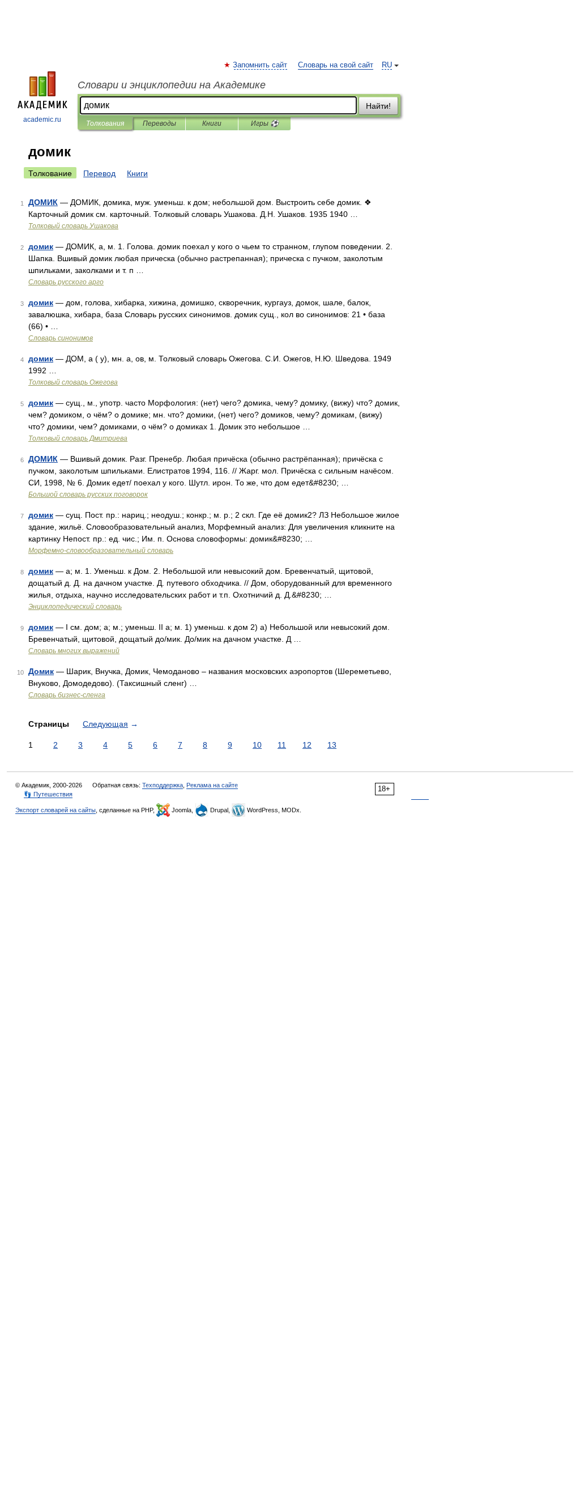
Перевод (99, 173)
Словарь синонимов (60, 338)
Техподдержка (162, 785)
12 (307, 744)
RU (387, 65)
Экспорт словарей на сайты (55, 810)
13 (331, 744)
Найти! (378, 105)
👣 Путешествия (48, 794)
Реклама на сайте (212, 785)
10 (257, 744)
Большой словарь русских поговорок (88, 494)
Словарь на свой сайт (335, 65)
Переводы (159, 123)
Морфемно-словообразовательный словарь (100, 551)
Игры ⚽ (265, 123)
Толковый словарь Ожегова (73, 382)
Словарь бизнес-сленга (66, 695)
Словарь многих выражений (74, 651)
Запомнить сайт (260, 65)
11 (282, 744)
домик (40, 246)
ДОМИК (43, 202)
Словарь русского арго (66, 282)
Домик (41, 671)
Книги (211, 123)
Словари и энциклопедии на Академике (172, 85)
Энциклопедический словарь (75, 607)
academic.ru (42, 119)
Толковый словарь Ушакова (73, 226)
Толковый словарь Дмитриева (77, 438)
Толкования (105, 123)
